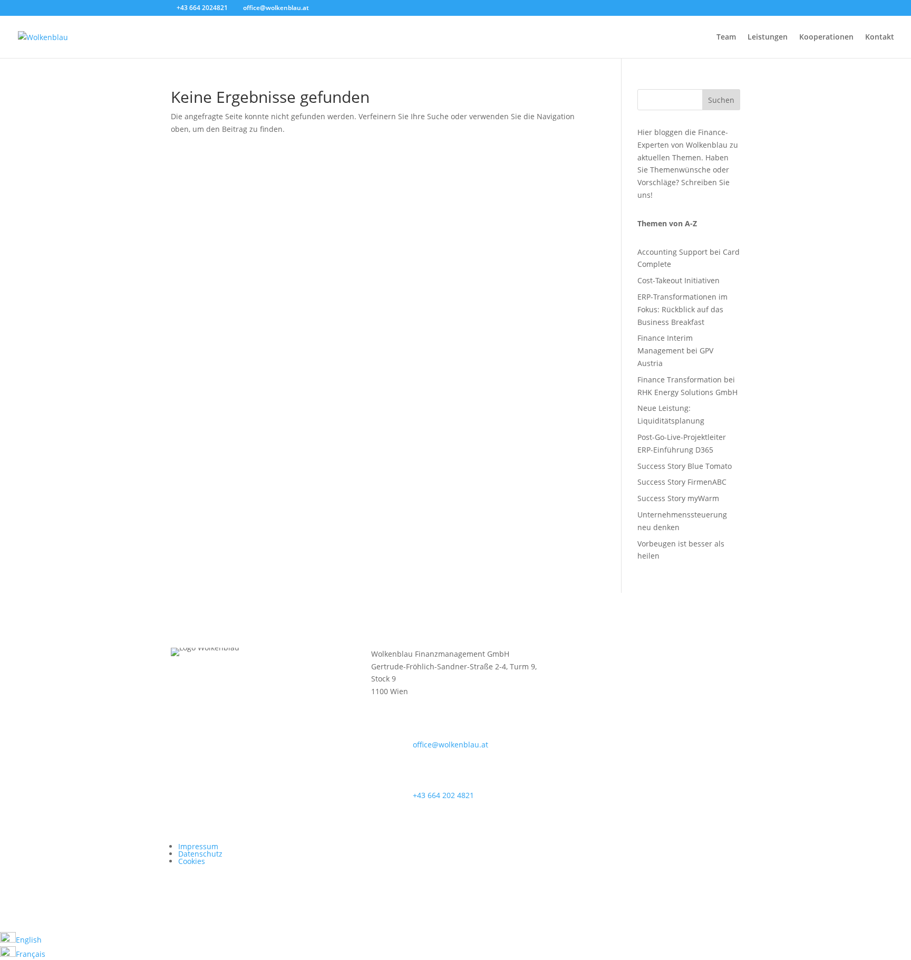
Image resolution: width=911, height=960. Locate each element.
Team (726, 37)
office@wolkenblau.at (450, 745)
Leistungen (768, 37)
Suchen (721, 100)
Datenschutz (200, 854)
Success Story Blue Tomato (684, 466)
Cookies (191, 861)
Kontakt (879, 37)
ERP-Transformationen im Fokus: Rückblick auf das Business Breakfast (682, 309)
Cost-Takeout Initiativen (678, 280)
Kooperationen (826, 37)
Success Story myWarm (678, 498)
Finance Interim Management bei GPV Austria (675, 350)
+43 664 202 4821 (443, 795)
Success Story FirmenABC (681, 482)
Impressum (198, 846)
